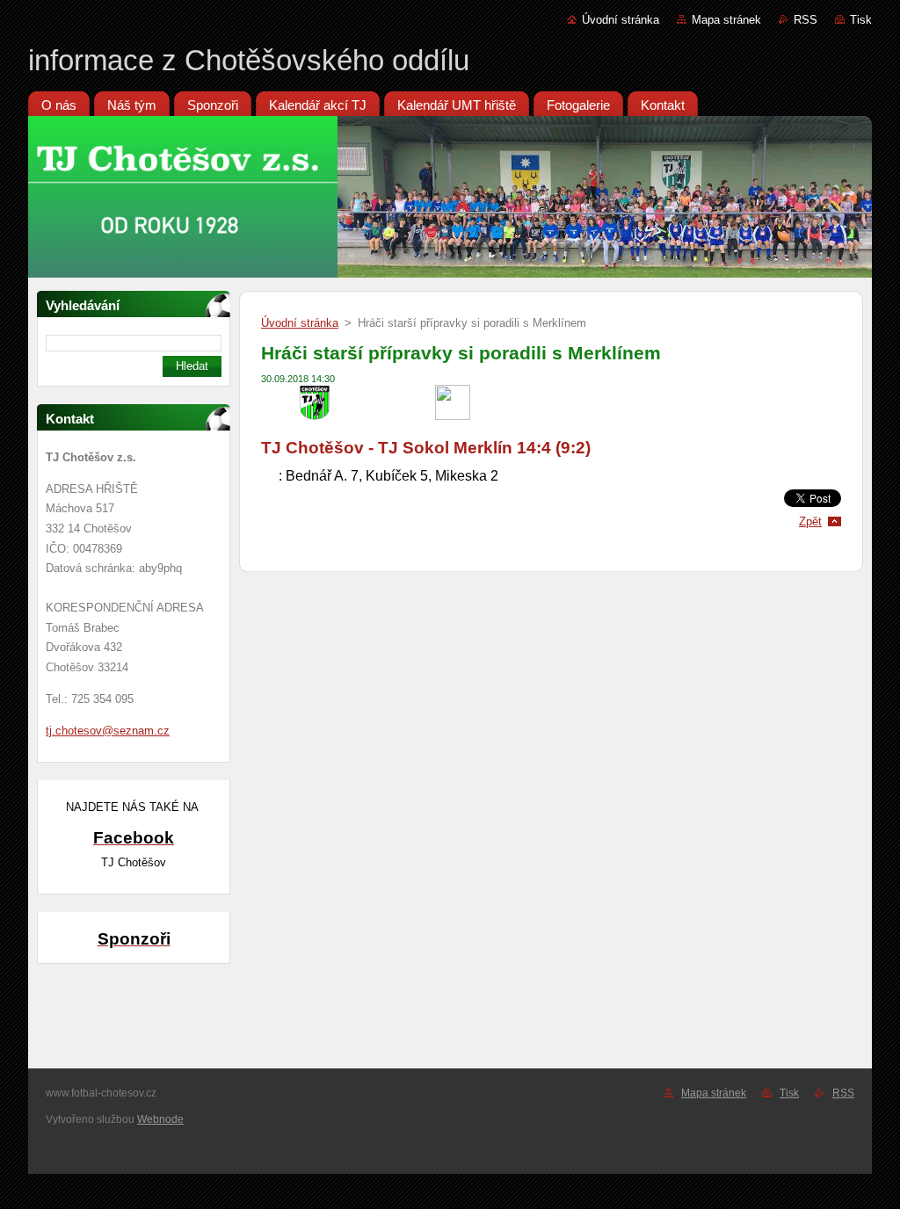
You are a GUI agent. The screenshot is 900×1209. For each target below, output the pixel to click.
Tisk (861, 19)
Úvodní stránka (620, 19)
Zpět (810, 521)
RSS (805, 19)
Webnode (160, 1119)
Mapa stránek (726, 19)
